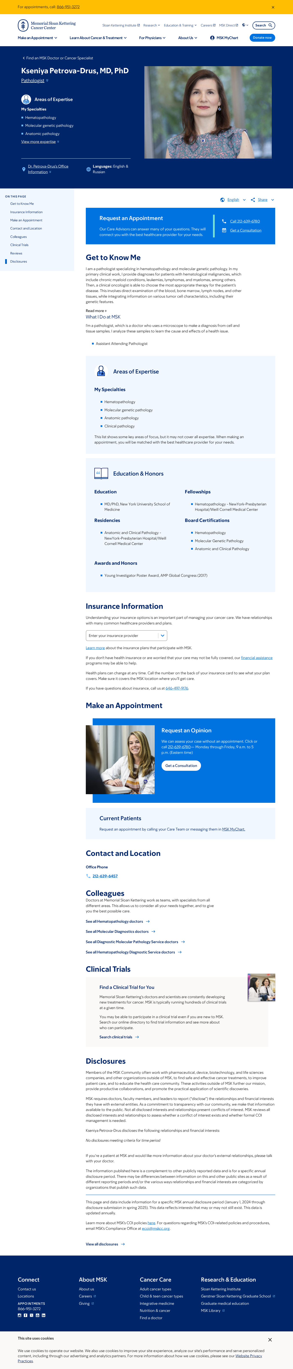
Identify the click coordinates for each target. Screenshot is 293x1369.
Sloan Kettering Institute (221, 1289)
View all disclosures (102, 1244)
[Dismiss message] (273, 7)
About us (86, 1289)
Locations (26, 1296)
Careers (86, 1296)
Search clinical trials (116, 1037)
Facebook (25, 1315)
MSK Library (211, 1310)
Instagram (19, 1315)
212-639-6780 (179, 747)
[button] (152, 25)
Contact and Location (26, 228)
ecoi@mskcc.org (156, 1228)
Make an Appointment (26, 220)
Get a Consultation (245, 230)
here (151, 1223)
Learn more (95, 648)
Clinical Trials (19, 245)
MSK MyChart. (233, 829)
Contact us (27, 1289)
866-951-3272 (68, 7)
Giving (85, 1303)
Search (260, 25)
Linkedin (43, 1315)
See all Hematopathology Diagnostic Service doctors (130, 952)
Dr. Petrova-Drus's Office (48, 169)
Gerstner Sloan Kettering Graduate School (236, 1296)
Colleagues (18, 237)
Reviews (16, 253)
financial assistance (257, 658)
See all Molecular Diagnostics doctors (117, 931)
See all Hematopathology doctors (114, 921)
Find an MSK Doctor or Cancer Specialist (59, 58)
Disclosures (18, 261)
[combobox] (126, 635)
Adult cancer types (155, 1289)
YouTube (37, 1315)
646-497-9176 (177, 688)
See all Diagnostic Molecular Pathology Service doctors (132, 942)
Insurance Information (26, 212)
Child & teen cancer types (161, 1296)
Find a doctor (151, 1318)
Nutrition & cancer (155, 1310)
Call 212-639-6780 (245, 221)
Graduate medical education (225, 1303)
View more (38, 141)
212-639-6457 (105, 876)
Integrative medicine (157, 1303)
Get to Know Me (22, 203)
